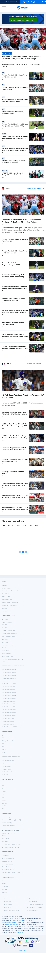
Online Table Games (8, 870)
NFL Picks (5, 841)
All (4, 526)
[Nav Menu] (4, 8)
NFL (36, 526)
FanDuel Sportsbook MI (9, 701)
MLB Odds (5, 628)
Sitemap (4, 611)
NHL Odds (5, 639)
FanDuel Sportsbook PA (9, 715)
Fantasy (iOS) (6, 817)
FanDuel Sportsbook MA (9, 698)
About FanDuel (6, 588)
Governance (33, 899)
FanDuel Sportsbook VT (9, 724)
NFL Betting (5, 838)
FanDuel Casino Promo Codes (11, 872)
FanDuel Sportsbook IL (8, 689)
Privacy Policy (8, 904)
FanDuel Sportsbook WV (9, 727)
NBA (18, 526)
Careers (6, 899)
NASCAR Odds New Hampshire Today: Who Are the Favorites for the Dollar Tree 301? (15, 175)
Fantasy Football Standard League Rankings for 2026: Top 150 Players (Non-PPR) (14, 348)
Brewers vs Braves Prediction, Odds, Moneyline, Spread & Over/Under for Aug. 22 (15, 497)
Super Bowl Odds (7, 622)
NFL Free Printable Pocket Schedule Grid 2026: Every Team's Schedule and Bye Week (15, 150)
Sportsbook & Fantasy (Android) (11, 820)
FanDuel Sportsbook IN (9, 692)
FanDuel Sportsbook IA (9, 687)
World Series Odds (7, 656)
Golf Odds (5, 642)
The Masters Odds (7, 645)
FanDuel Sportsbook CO (9, 678)
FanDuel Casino (6, 766)
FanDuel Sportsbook (8, 760)
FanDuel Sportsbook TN (9, 718)
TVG (3, 763)
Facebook (5, 881)
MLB (30, 526)
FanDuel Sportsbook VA (9, 721)
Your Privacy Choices (35, 907)
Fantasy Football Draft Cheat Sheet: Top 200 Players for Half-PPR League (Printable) (15, 126)
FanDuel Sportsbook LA (9, 695)
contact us (20, 932)
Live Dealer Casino (7, 864)
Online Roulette (6, 867)
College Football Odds (8, 630)
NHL (24, 526)
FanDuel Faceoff (7, 772)
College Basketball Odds (9, 633)
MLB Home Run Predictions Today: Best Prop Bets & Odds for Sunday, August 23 (14, 438)
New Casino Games (8, 858)
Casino (4, 752)
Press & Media (33, 910)
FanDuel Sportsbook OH (9, 712)
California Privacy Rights (36, 904)
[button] (23, 20)
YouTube (4, 889)
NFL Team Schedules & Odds (10, 847)
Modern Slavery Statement (10, 602)
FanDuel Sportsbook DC (9, 684)
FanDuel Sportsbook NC (9, 704)
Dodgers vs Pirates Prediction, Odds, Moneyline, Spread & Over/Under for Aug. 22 (15, 485)
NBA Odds (5, 625)
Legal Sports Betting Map (9, 605)
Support (4, 585)
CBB (3, 809)
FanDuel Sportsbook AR (9, 669)
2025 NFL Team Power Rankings (11, 844)
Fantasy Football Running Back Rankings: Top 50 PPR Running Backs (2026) (13, 277)
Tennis (4, 800)
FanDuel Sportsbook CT (9, 681)
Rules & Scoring (6, 596)
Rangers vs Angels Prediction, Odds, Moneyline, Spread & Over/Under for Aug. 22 (15, 509)
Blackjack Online (7, 861)
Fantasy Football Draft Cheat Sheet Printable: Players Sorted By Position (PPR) (15, 288)
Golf (3, 797)
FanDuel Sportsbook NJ (9, 707)
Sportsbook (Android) (8, 825)
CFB (3, 794)
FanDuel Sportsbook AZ (9, 672)
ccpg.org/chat (20, 920)
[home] (23, 8)
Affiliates (4, 608)
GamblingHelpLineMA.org (9, 922)
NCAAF (11, 526)
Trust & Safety (8, 901)
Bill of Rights (33, 901)
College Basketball (7, 741)
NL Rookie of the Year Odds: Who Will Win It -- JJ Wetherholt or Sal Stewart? (14, 414)
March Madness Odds (8, 636)
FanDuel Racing (6, 769)
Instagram (5, 886)
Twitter (4, 883)
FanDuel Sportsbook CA (9, 675)
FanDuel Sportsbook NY (9, 709)
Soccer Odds (5, 651)
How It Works (6, 594)
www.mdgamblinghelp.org (13, 924)
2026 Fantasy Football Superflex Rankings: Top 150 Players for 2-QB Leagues (14, 336)
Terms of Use (7, 907)
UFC (3, 746)
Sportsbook (27, 2)
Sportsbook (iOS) (7, 823)
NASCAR (4, 803)
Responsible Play (7, 599)
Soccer (4, 749)
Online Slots (5, 855)
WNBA (4, 806)
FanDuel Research (10, 2)
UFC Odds (5, 648)
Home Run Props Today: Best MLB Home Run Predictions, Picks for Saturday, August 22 (14, 449)
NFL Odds (5, 619)
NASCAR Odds (6, 653)
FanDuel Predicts (7, 775)
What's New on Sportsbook (10, 591)
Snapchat (4, 892)
